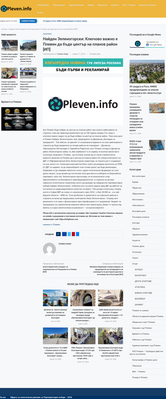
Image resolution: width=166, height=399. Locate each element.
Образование (59, 5)
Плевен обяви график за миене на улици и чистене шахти (9, 56)
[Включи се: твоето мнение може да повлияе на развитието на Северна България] (55, 298)
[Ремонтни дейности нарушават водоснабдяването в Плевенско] (28, 73)
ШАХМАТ (139, 304)
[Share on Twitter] (69, 234)
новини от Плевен (51, 224)
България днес (139, 211)
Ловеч (135, 258)
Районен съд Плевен (142, 340)
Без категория (138, 176)
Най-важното (138, 205)
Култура (136, 223)
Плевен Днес (43, 5)
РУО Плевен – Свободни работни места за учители (146, 352)
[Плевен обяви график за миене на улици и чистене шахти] (9, 45)
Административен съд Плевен (146, 345)
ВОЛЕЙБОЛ (140, 299)
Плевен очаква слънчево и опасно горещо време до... (19, 117)
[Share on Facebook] (64, 234)
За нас (40, 12)
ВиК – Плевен (129, 5)
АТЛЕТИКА (140, 287)
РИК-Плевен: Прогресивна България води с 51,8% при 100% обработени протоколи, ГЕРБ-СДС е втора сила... (82, 353)
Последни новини (140, 217)
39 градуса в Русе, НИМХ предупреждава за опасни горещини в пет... (68, 21)
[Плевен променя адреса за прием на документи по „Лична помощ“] (28, 45)
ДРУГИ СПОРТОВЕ (143, 281)
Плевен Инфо (62, 54)
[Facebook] (165, 21)
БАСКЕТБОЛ (140, 275)
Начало (4, 29)
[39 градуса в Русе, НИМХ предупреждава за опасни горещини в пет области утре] (147, 71)
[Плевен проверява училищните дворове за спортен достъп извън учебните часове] (9, 73)
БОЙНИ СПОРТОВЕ (143, 293)
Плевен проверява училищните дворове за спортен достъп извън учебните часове (9, 86)
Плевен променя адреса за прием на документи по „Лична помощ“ (27, 57)
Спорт (135, 264)
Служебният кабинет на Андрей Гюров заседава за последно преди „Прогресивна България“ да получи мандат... (83, 315)
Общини (136, 229)
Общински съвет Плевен (143, 322)
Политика (136, 252)
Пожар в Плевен (140, 377)
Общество (102, 5)
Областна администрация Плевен (148, 316)
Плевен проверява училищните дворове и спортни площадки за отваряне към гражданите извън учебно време (136, 117)
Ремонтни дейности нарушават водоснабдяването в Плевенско (28, 85)
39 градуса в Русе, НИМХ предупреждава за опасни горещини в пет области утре (145, 89)
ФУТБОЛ (139, 269)
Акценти (115, 5)
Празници (136, 366)
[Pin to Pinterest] (73, 234)
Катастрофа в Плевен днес (144, 360)
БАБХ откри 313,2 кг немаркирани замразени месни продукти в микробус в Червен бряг (137, 150)
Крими (91, 5)
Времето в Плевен (147, 5)
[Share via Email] (77, 234)
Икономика (137, 199)
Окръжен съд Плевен (142, 328)
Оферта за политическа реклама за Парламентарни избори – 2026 (41, 397)
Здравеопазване (76, 5)
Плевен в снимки (140, 310)
